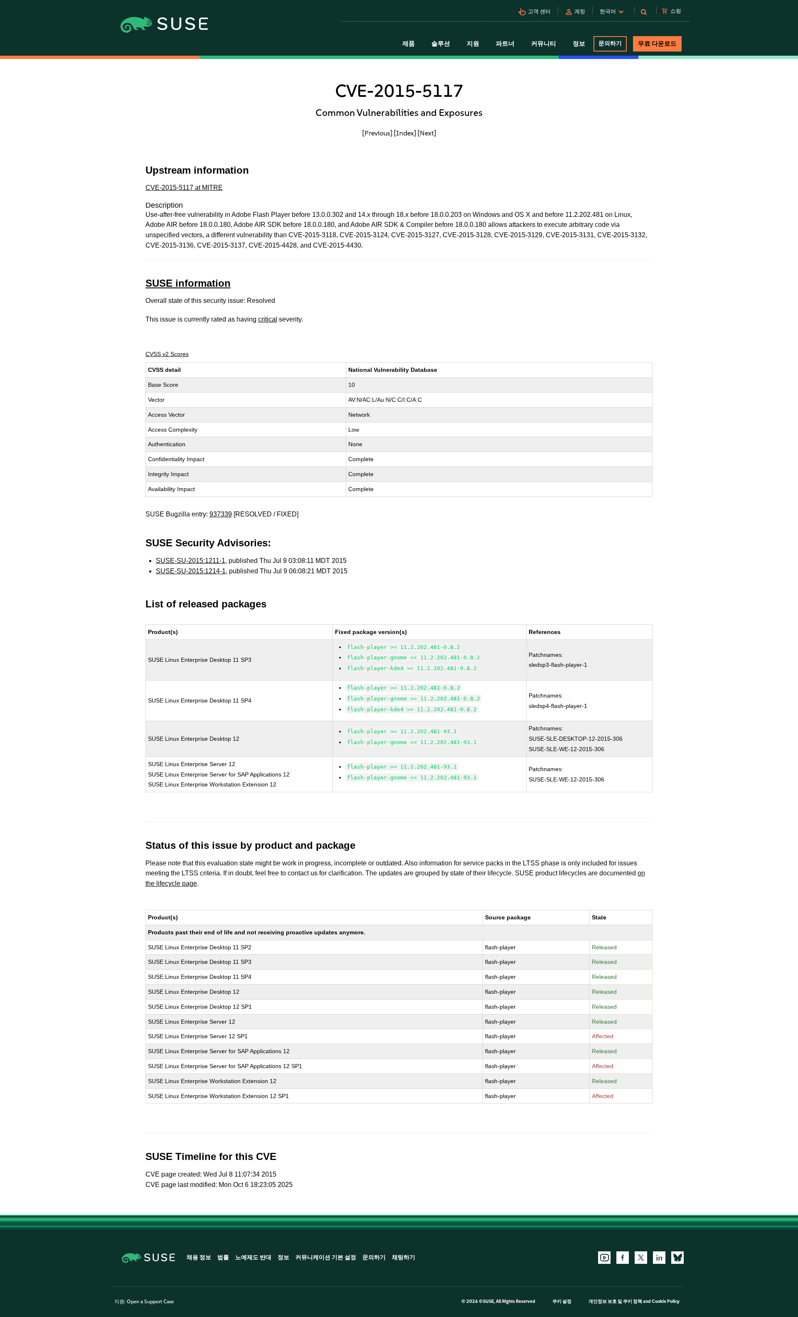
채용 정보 (199, 1257)
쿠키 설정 (561, 1301)
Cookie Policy (666, 1301)
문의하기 (610, 43)
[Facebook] (622, 1257)
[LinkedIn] (659, 1257)
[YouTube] (604, 1257)
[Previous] (377, 133)
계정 (579, 11)
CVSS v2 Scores (167, 354)
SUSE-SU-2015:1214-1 (191, 571)
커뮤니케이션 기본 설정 (326, 1257)
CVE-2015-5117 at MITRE (184, 187)
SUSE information (188, 283)
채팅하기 (403, 1257)
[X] (641, 1257)
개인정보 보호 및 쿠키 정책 (615, 1301)
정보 (283, 1257)
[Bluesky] (677, 1257)
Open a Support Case (150, 1302)
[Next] (427, 133)
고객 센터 (539, 11)
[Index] (405, 133)
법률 (223, 1257)
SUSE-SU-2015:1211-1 (190, 560)
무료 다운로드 (657, 43)
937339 (220, 514)
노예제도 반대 (253, 1257)
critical (267, 319)
